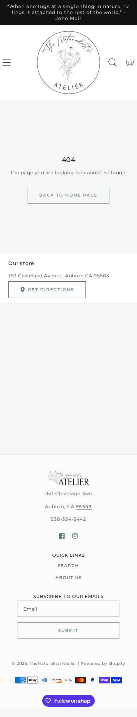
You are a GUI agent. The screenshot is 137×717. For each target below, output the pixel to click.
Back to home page (68, 195)
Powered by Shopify (103, 663)
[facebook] (62, 535)
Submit (68, 630)
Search (68, 565)
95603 (84, 506)
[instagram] (74, 535)
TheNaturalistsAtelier (53, 663)
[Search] (112, 62)
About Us (69, 577)
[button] (6, 62)
